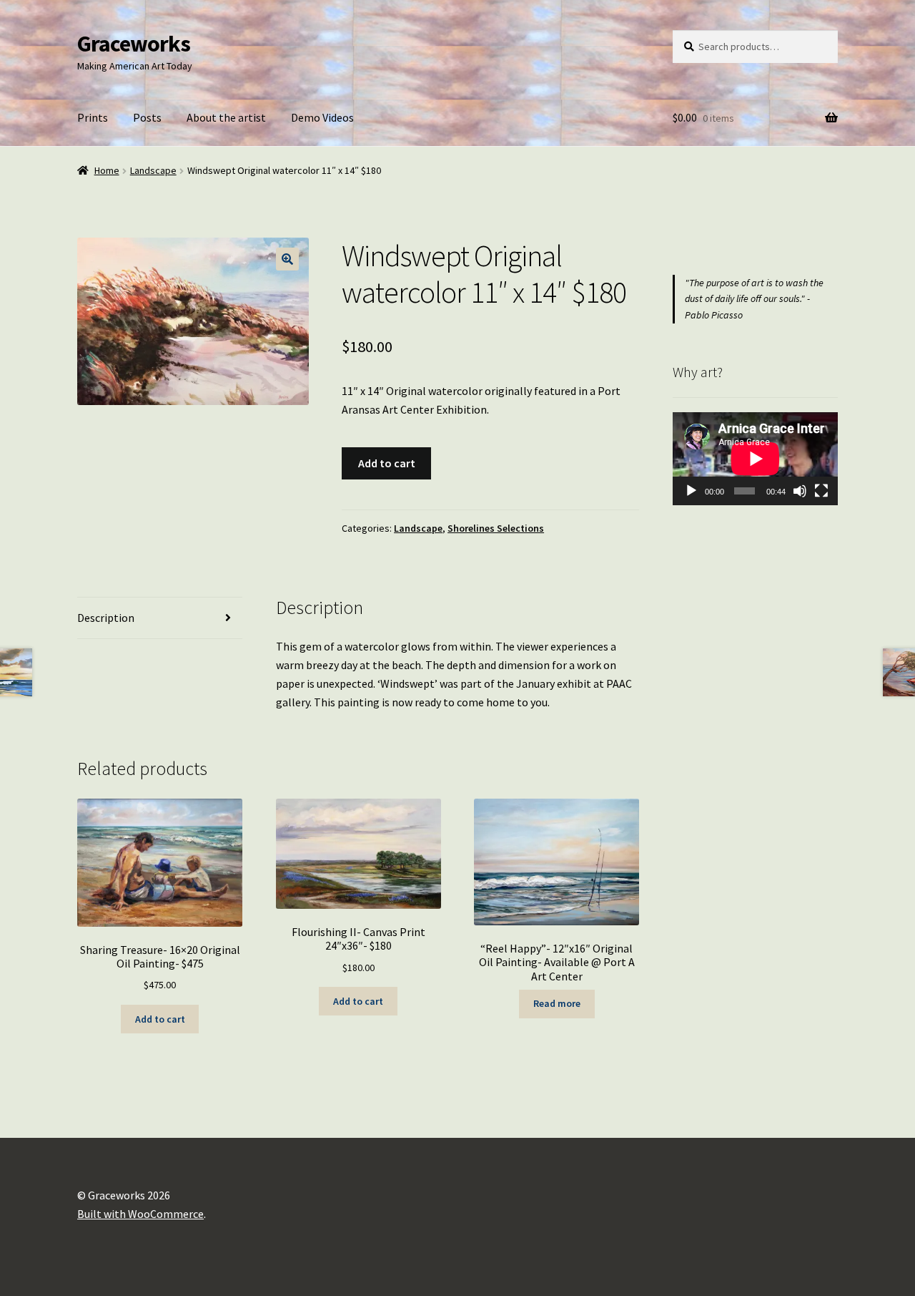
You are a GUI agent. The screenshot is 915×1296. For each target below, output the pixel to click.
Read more (556, 1003)
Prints (92, 117)
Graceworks (133, 43)
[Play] (691, 491)
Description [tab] (105, 617)
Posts (147, 117)
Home (106, 170)
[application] (755, 458)
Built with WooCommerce (140, 1214)
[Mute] (800, 491)
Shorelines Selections (495, 528)
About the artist (226, 117)
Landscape (153, 170)
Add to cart (386, 463)
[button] (287, 259)
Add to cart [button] (160, 1019)
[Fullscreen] (821, 491)
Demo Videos (322, 117)
